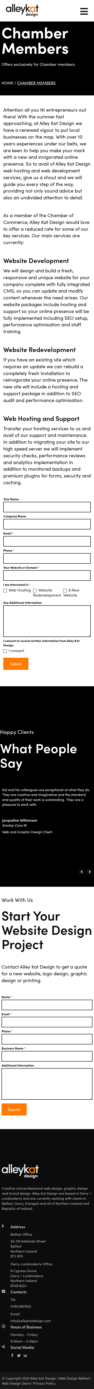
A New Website (71, 592)
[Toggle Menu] (84, 11)
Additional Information (18, 1065)
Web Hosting (19, 589)
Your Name (11, 499)
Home (7, 83)
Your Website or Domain (21, 567)
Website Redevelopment (47, 592)
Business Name (14, 1048)
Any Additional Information (22, 602)
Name (7, 997)
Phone (8, 550)
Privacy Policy (44, 1383)
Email (8, 533)
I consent (16, 650)
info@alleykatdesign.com (30, 1320)
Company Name (14, 516)
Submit (16, 664)
